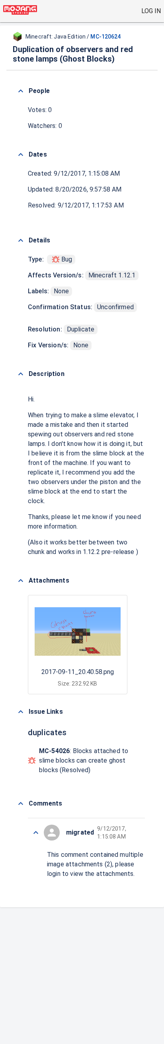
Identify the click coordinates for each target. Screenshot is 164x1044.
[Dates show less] (21, 155)
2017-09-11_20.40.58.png (77, 672)
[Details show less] (21, 240)
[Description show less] (21, 374)
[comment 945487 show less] (36, 833)
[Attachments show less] (21, 581)
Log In (151, 11)
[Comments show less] (21, 804)
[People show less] (21, 91)
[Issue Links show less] (21, 712)
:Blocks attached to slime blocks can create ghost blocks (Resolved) (83, 760)
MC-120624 (105, 36)
